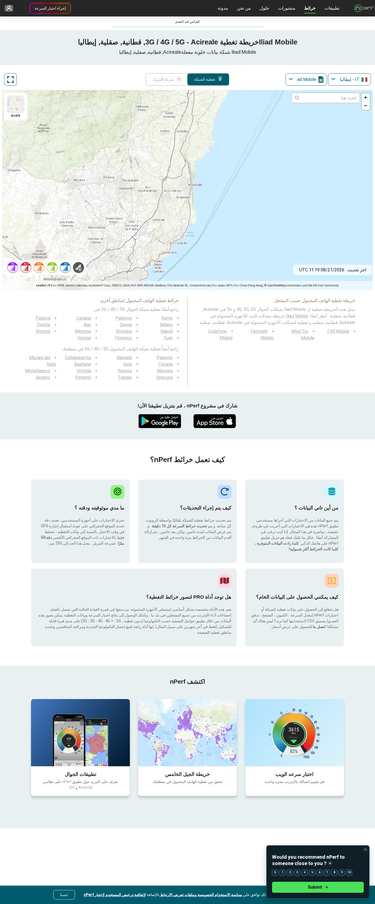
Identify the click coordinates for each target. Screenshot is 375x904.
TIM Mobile (338, 331)
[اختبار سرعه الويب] (294, 732)
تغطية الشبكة (204, 79)
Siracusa (164, 377)
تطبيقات (332, 8)
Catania (84, 318)
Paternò (83, 377)
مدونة (223, 8)
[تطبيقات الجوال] (80, 732)
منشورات (286, 8)
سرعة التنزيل (163, 79)
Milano (166, 324)
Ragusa (125, 370)
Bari (87, 324)
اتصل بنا (319, 626)
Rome (167, 318)
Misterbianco (37, 370)
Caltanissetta (78, 357)
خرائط (310, 8)
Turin (168, 337)
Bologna (124, 331)
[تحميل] (215, 421)
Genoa (126, 324)
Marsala (124, 357)
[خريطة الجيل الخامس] (187, 732)
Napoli (167, 331)
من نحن (244, 8)
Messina (83, 331)
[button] (366, 97)
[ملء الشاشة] (10, 79)
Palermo (124, 318)
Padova (43, 318)
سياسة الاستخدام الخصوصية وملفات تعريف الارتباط (201, 894)
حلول (264, 8)
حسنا (64, 894)
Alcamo (43, 377)
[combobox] (349, 79)
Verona (84, 337)
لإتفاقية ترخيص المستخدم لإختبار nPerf (115, 894)
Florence (123, 337)
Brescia (43, 331)
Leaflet (41, 285)
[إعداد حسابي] (10, 8)
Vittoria (84, 370)
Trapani (125, 377)
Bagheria (82, 364)
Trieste (43, 324)
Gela (127, 364)
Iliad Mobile (297, 316)
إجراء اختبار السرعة (50, 8)
